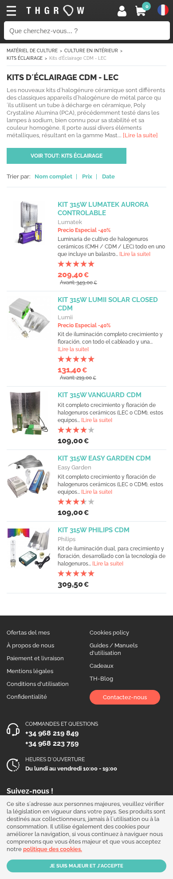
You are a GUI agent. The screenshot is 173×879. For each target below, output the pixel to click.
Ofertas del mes (28, 632)
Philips (66, 539)
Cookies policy (109, 632)
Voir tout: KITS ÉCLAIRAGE (66, 156)
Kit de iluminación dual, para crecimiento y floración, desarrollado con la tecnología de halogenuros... (111, 556)
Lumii (65, 317)
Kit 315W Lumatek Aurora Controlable (103, 209)
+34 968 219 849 (52, 733)
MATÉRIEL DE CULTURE (32, 50)
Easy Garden (74, 467)
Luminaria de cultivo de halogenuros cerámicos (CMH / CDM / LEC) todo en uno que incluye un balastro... (111, 246)
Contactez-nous (125, 697)
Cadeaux (102, 665)
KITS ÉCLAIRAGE (25, 58)
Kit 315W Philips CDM (94, 530)
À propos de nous (30, 645)
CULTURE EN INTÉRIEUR (91, 50)
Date (108, 176)
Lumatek (70, 222)
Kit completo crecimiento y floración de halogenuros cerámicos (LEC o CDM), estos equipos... (110, 412)
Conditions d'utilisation (38, 684)
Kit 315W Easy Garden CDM (104, 458)
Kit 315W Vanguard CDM (100, 395)
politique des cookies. (52, 849)
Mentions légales (30, 671)
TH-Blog (101, 678)
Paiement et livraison (35, 658)
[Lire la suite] (134, 254)
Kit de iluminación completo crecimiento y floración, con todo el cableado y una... (110, 341)
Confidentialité (27, 696)
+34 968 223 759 (52, 743)
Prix (87, 176)
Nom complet (53, 176)
